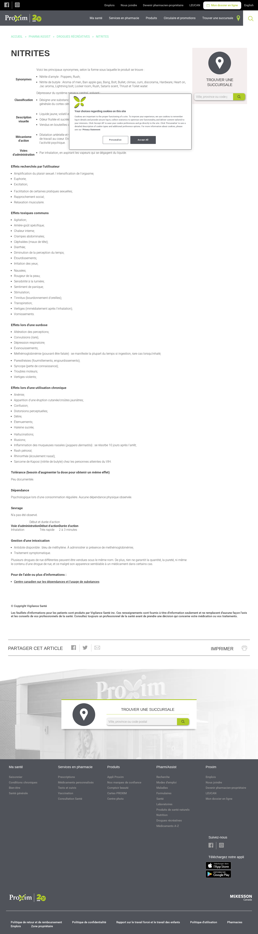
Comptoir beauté (117, 787)
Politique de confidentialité (89, 922)
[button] (7, 5)
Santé (160, 798)
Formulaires (163, 793)
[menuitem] (97, 18)
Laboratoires (164, 804)
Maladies (162, 787)
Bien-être (14, 787)
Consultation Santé (70, 798)
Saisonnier (15, 777)
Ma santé (16, 767)
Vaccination (65, 793)
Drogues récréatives (73, 36)
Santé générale (18, 793)
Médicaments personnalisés (76, 782)
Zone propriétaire (42, 926)
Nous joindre (129, 5)
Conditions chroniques (23, 782)
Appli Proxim (115, 777)
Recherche (163, 777)
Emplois (109, 5)
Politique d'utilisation (203, 922)
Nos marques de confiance (124, 782)
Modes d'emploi (166, 782)
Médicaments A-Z (167, 826)
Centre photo (115, 798)
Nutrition (162, 815)
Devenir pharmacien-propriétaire (163, 5)
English (248, 5)
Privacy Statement (91, 129)
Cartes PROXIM (117, 793)
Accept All (143, 139)
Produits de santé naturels (173, 809)
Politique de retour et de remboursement (36, 922)
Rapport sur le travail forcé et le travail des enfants (148, 922)
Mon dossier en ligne (224, 5)
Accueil (17, 36)
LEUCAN (194, 5)
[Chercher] (239, 96)
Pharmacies (234, 922)
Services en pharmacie (75, 767)
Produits (113, 767)
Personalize (115, 139)
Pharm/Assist (40, 36)
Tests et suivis (67, 787)
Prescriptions (66, 777)
